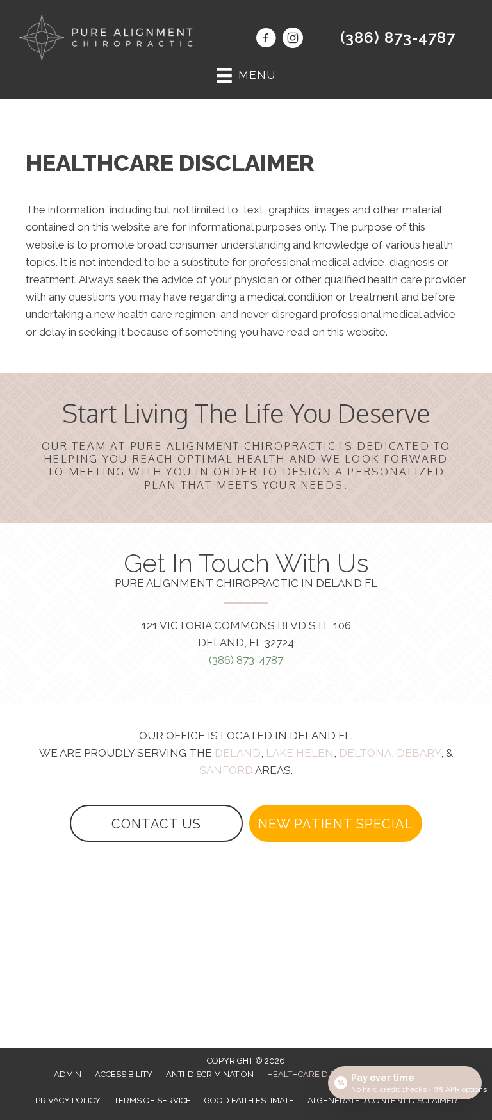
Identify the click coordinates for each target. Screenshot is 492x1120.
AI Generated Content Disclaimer (382, 1100)
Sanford (226, 770)
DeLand (238, 752)
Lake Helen (300, 752)
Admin (67, 1074)
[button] (156, 823)
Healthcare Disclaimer (318, 1074)
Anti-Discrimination (210, 1074)
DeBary (419, 752)
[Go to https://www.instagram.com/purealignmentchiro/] (293, 40)
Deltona (365, 752)
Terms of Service (152, 1100)
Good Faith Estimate (249, 1100)
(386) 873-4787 (397, 37)
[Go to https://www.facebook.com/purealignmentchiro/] (266, 40)
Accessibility (123, 1074)
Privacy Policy (68, 1100)
